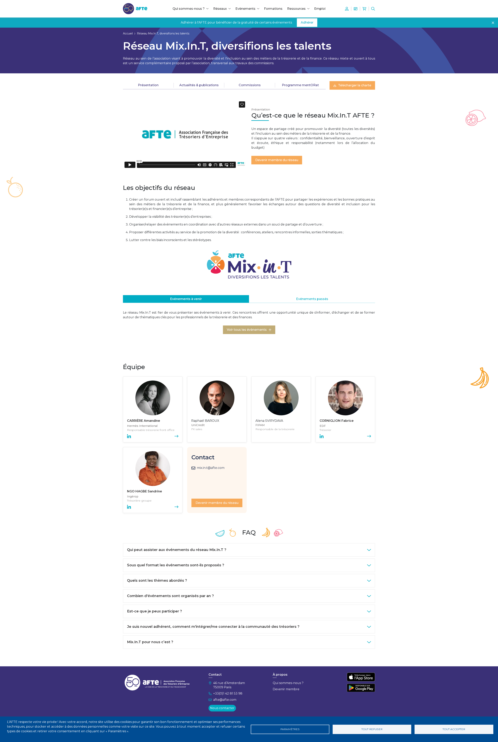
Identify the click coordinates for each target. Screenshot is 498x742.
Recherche (373, 9)
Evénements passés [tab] (312, 299)
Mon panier (364, 9)
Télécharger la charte (354, 85)
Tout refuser (371, 729)
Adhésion (356, 9)
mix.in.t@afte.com (210, 468)
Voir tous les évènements (247, 330)
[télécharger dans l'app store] (361, 677)
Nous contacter (222, 708)
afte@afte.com (224, 700)
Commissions (250, 85)
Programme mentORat (300, 85)
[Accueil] (135, 8)
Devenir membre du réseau (276, 160)
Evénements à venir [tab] (186, 299)
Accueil (128, 33)
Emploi (319, 9)
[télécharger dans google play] (361, 687)
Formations (273, 9)
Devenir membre (286, 689)
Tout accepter (454, 729)
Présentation (148, 85)
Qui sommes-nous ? (288, 683)
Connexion (347, 9)
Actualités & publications (199, 85)
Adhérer (307, 22)
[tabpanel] (249, 331)
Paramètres (290, 729)
